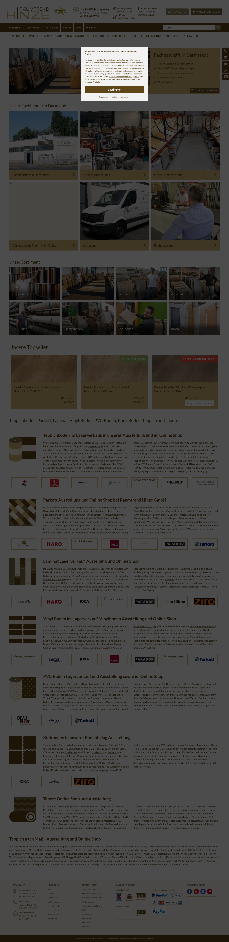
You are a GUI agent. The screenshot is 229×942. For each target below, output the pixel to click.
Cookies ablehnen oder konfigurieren (124, 76)
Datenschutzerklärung (121, 97)
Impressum (103, 97)
